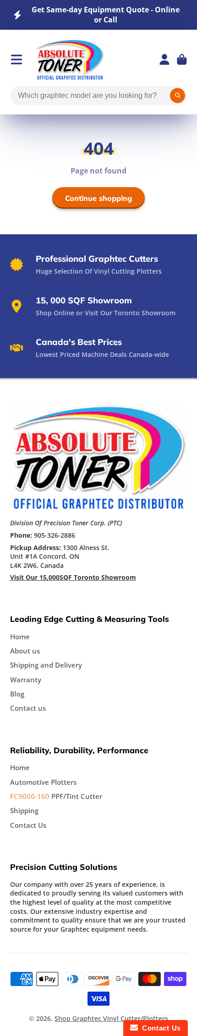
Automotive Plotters (43, 782)
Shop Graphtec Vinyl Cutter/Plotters (111, 1018)
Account (164, 59)
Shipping (24, 810)
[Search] (178, 95)
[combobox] (98, 95)
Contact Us (28, 825)
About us (25, 651)
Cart (181, 59)
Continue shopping (98, 198)
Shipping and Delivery (46, 665)
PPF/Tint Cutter (56, 796)
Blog (17, 694)
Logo (70, 59)
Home (20, 637)
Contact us (28, 708)
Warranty (25, 680)
